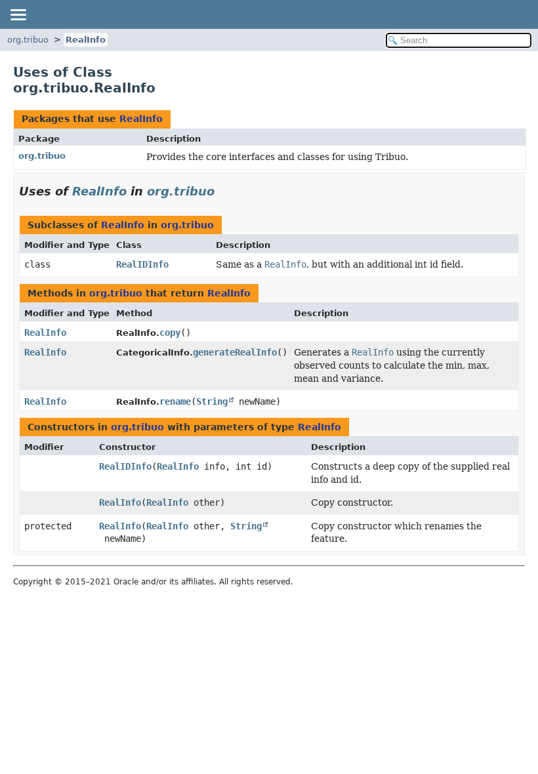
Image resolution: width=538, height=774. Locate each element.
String (212, 401)
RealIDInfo (142, 264)
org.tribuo (28, 40)
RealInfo (86, 40)
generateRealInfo (235, 352)
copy (169, 332)
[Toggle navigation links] (18, 14)
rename (175, 401)
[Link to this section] (223, 191)
